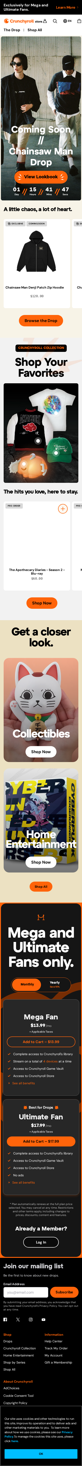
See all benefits (23, 1083)
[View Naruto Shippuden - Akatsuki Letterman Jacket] (38, 441)
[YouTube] (43, 1319)
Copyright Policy (15, 1403)
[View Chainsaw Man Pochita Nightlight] (24, 464)
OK (41, 1454)
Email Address (13, 1284)
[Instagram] (30, 1319)
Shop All (35, 30)
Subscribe (64, 1292)
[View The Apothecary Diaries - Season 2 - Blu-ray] (37, 534)
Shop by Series (14, 1362)
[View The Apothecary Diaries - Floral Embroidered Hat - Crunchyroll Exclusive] (56, 453)
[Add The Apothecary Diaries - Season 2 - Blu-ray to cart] (62, 508)
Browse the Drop (41, 320)
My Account (53, 1355)
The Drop (12, 30)
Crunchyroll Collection (19, 1348)
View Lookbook (41, 177)
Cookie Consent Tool (18, 1396)
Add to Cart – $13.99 (41, 1041)
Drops (7, 1341)
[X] (18, 1319)
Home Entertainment (18, 1355)
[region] (43, 263)
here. (15, 1441)
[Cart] (79, 21)
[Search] (55, 21)
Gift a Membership (58, 1362)
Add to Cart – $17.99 (41, 1141)
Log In (41, 1242)
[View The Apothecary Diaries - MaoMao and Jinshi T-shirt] (56, 413)
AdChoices (11, 1388)
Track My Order (56, 1348)
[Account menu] (45, 21)
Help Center (53, 1341)
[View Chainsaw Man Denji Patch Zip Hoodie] (37, 252)
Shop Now (42, 603)
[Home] (23, 21)
